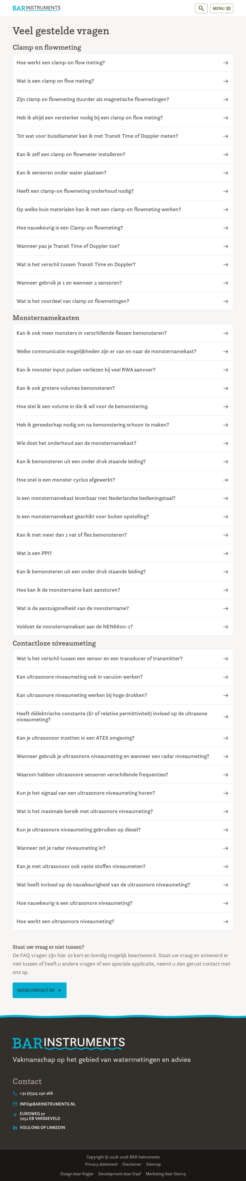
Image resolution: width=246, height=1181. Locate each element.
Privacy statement (101, 1164)
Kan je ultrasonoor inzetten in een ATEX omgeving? (75, 738)
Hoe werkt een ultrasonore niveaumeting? (65, 921)
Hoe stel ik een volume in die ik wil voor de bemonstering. (82, 406)
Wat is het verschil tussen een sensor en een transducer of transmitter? (99, 658)
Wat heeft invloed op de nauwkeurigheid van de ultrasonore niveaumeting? (103, 884)
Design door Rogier (77, 1173)
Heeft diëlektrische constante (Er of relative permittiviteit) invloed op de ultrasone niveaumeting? (111, 716)
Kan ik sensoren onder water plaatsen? (61, 172)
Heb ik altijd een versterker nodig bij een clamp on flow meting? (89, 117)
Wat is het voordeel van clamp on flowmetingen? (72, 301)
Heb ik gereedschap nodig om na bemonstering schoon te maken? (92, 424)
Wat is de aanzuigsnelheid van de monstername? (72, 608)
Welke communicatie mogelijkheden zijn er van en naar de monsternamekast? (106, 351)
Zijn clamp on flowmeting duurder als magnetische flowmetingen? (92, 99)
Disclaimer (131, 1164)
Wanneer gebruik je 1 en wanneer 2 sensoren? (69, 282)
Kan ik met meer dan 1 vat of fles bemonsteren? (71, 535)
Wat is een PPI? (34, 553)
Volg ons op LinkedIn (42, 1127)
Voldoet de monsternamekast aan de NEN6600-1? (74, 626)
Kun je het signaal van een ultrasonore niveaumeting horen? (85, 793)
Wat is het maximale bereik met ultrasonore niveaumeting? (84, 811)
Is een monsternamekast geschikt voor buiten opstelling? (82, 516)
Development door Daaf (119, 1173)
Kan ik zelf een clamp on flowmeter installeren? (70, 154)
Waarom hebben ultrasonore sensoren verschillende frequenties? (92, 774)
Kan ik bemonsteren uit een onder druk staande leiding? (81, 461)
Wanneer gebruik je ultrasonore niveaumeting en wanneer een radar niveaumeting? (112, 756)
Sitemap (153, 1164)
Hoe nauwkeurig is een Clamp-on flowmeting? (69, 227)
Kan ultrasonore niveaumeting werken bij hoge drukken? (81, 695)
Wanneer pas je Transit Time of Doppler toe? (68, 246)
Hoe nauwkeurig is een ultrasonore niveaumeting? (74, 903)
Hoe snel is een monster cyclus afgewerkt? (65, 479)
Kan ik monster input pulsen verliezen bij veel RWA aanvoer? (86, 369)
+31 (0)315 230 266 (36, 1093)
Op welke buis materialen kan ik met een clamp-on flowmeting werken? (98, 209)
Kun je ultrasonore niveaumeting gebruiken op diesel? (78, 829)
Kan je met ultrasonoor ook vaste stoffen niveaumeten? (81, 866)
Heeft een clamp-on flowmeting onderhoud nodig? (75, 191)
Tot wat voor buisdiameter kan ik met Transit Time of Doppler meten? (97, 136)
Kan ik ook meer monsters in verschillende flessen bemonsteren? (91, 333)
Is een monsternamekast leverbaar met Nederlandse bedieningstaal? (96, 498)
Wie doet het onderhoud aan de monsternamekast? (76, 443)
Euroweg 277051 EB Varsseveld (40, 1116)
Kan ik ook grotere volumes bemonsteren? (65, 388)
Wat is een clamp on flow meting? (55, 81)
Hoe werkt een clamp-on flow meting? (60, 62)
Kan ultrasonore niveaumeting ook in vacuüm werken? (79, 677)
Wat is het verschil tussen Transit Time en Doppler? (76, 264)
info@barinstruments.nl (48, 1104)
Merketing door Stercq (166, 1173)
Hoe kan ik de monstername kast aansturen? (68, 590)
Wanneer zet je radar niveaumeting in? (61, 848)
